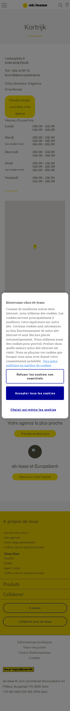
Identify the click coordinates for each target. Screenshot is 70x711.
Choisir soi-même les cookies (33, 409)
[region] (35, 356)
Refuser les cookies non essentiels (35, 376)
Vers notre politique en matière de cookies (32, 363)
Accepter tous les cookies (35, 393)
